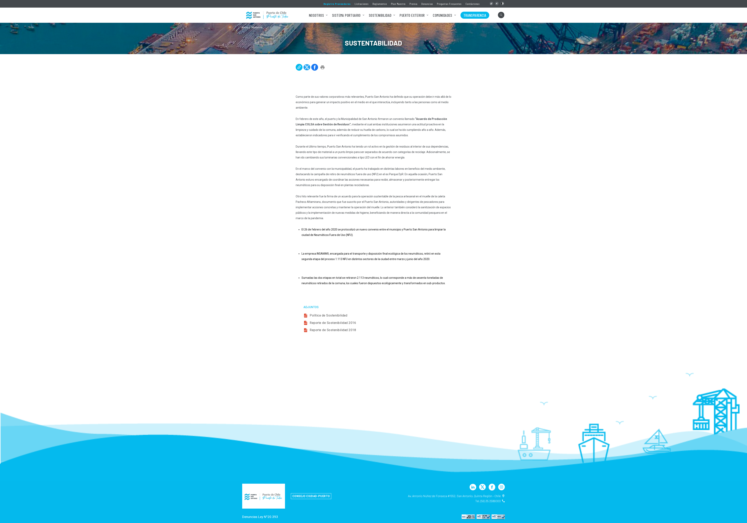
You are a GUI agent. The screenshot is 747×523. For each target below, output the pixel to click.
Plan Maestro (398, 3)
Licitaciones (362, 3)
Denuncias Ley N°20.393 (260, 517)
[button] (491, 3)
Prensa (413, 3)
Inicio (245, 27)
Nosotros (316, 15)
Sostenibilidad (380, 15)
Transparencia (474, 15)
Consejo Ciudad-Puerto (311, 496)
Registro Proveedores (337, 3)
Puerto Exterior (412, 15)
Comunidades (442, 15)
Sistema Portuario (346, 15)
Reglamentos (380, 3)
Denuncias (427, 3)
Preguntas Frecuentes (449, 3)
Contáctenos (473, 3)
